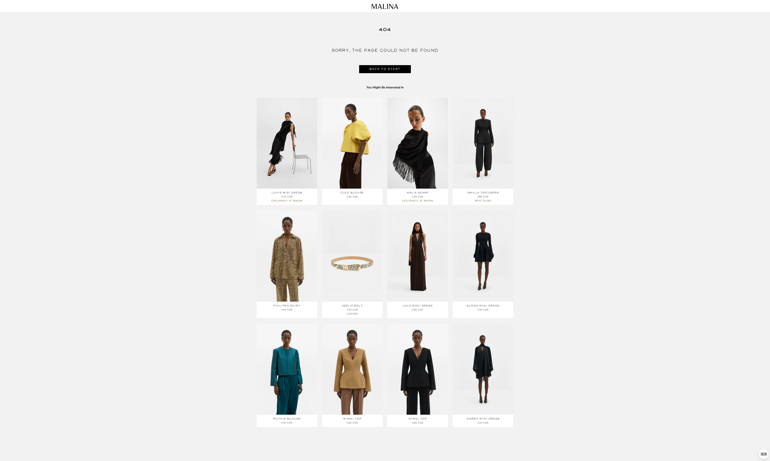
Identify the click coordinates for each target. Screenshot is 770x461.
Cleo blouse (352, 192)
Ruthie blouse (287, 418)
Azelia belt (352, 305)
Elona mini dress (483, 305)
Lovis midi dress (287, 192)
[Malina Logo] (385, 6)
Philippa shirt (287, 305)
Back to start (385, 69)
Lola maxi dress (418, 305)
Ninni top (352, 418)
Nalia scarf (418, 192)
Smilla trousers (483, 192)
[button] (764, 454)
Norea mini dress (483, 418)
